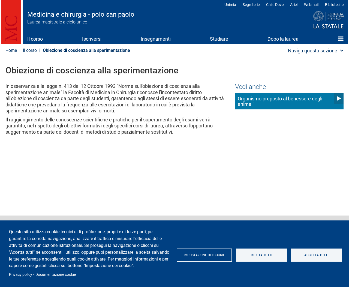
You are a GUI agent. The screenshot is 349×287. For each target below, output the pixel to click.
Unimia (230, 4)
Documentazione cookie (55, 274)
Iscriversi (91, 39)
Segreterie (251, 4)
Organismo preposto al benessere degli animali (280, 101)
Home (341, 38)
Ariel (293, 4)
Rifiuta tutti (261, 255)
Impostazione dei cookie (204, 255)
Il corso (35, 39)
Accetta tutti (316, 255)
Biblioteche (334, 4)
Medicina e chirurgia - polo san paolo (80, 14)
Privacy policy (20, 274)
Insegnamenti (156, 39)
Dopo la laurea (283, 39)
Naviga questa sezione (312, 50)
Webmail (311, 4)
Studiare (219, 39)
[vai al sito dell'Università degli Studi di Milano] (318, 20)
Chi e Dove (275, 4)
